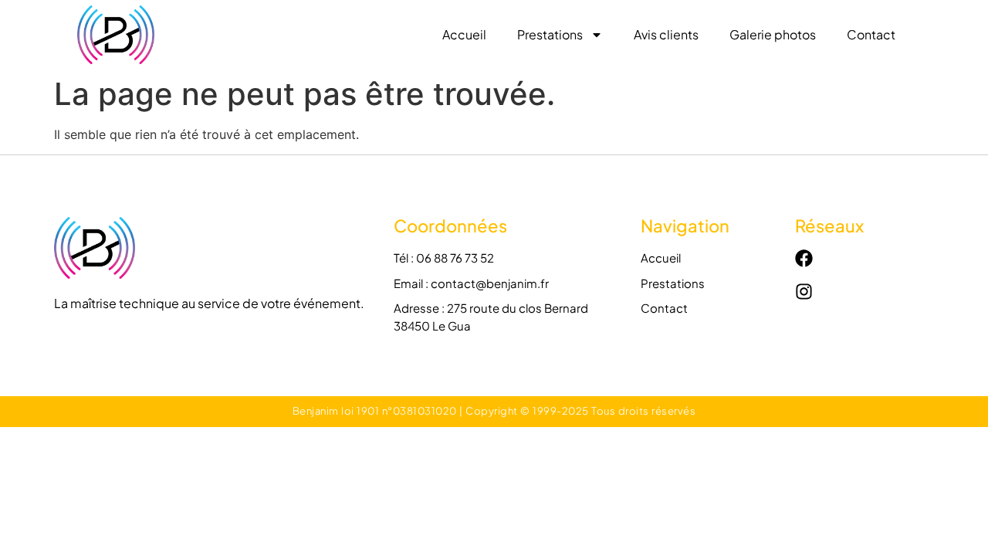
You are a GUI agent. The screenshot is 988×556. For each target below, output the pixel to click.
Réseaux (829, 225)
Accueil (464, 34)
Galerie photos (772, 34)
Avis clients (666, 34)
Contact (871, 34)
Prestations (550, 34)
